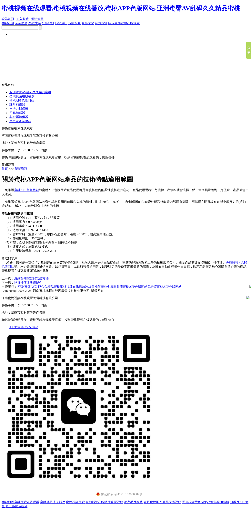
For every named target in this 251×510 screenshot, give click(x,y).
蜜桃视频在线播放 (22, 96)
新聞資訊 (61, 23)
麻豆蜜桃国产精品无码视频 (162, 502)
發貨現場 (101, 23)
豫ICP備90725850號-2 (23, 327)
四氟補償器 (17, 112)
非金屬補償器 (18, 117)
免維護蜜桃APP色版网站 (164, 286)
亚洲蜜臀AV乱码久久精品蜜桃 (30, 92)
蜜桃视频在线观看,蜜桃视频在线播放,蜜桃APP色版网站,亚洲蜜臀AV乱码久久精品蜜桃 (121, 8)
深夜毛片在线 (133, 502)
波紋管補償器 (94, 286)
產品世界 (34, 23)
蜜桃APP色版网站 (21, 100)
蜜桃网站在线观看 (26, 502)
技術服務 (74, 23)
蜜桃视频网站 (75, 502)
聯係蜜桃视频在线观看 (124, 23)
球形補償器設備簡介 (28, 282)
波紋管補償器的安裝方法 (31, 278)
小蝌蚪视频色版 (218, 502)
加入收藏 (22, 19)
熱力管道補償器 (20, 121)
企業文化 (88, 23)
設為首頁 (8, 19)
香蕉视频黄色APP (194, 502)
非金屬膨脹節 (113, 286)
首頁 (5, 168)
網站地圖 (37, 19)
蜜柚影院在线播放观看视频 (104, 502)
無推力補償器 (18, 108)
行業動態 (48, 23)
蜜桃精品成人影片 (52, 502)
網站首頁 (8, 23)
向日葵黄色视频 (16, 506)
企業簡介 (21, 23)
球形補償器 (17, 104)
